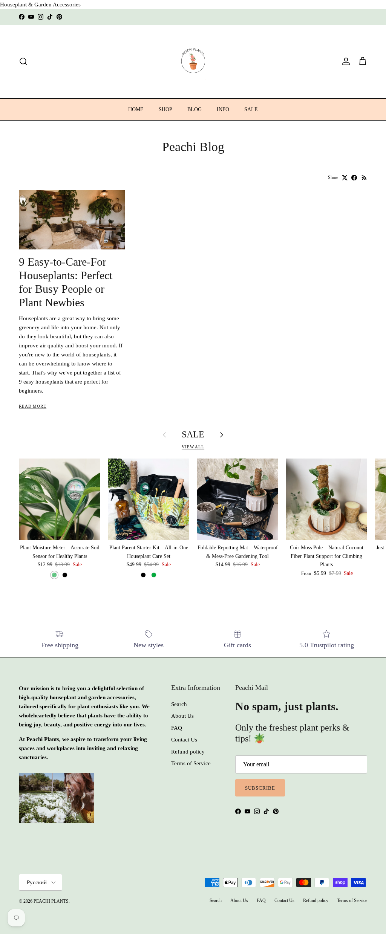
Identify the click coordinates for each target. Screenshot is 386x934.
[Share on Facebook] (354, 177)
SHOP (165, 109)
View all (193, 447)
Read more (32, 406)
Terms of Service (191, 763)
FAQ (176, 728)
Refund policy (188, 752)
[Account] (345, 61)
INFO (223, 109)
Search (179, 704)
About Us (182, 716)
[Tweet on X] (345, 177)
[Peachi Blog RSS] (364, 177)
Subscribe (260, 788)
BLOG (194, 109)
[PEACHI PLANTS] (193, 61)
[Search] (23, 61)
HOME (136, 109)
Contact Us (184, 740)
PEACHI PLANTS (51, 901)
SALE (251, 109)
